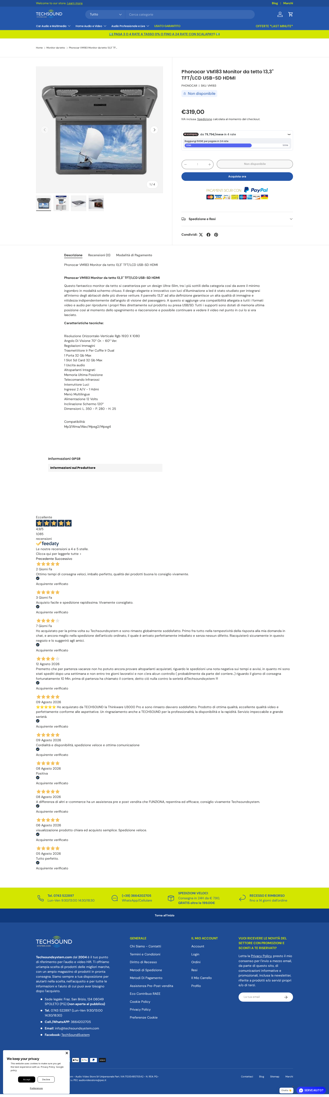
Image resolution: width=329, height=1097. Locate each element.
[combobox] (170, 14)
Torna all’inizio (164, 915)
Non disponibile (255, 164)
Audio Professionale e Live (128, 26)
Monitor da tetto (55, 48)
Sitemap (274, 1076)
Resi (194, 970)
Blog (275, 3)
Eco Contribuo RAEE (145, 994)
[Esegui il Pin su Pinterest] (216, 235)
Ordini (195, 962)
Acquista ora (237, 176)
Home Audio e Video (89, 26)
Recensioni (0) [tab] (99, 255)
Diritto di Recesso (143, 962)
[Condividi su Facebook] (208, 235)
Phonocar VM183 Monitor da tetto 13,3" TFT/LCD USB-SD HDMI (93, 48)
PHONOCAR (189, 86)
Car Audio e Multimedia (51, 26)
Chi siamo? (106, 3)
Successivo (63, 559)
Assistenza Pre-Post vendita (151, 986)
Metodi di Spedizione (146, 970)
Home (39, 48)
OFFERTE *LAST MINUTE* (274, 26)
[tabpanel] (164, 345)
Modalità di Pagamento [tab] (134, 255)
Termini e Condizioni (145, 954)
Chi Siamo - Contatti (145, 946)
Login (195, 954)
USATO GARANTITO (167, 26)
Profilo (196, 986)
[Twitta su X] (201, 235)
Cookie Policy (140, 1002)
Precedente (45, 559)
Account (197, 946)
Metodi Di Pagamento (146, 978)
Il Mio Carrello (201, 978)
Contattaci (247, 1076)
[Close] (67, 1053)
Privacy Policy (140, 1010)
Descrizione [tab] (73, 255)
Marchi (288, 3)
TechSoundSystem (75, 1035)
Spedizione (204, 119)
